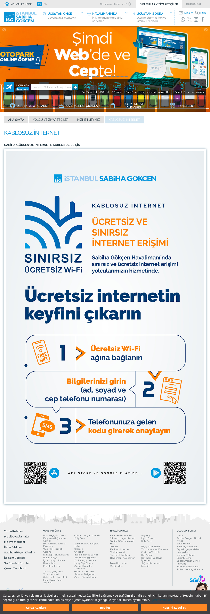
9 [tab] (118, 76)
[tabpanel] (105, 69)
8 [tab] (113, 76)
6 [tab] (105, 76)
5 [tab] (101, 76)
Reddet (105, 607)
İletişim (188, 13)
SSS (203, 13)
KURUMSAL (194, 4)
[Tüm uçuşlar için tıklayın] (9, 87)
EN (45, 4)
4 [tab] (97, 76)
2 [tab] (89, 76)
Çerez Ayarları (36, 607)
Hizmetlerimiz (88, 119)
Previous (4, 30)
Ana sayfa (16, 119)
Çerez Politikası (161, 600)
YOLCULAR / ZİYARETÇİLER (159, 4)
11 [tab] (126, 76)
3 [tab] (93, 76)
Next (206, 30)
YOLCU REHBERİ (22, 4)
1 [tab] (85, 76)
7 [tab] (109, 76)
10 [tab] (122, 76)
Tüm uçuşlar (23, 89)
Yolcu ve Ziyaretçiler (50, 119)
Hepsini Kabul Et (174, 607)
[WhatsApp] (183, 19)
